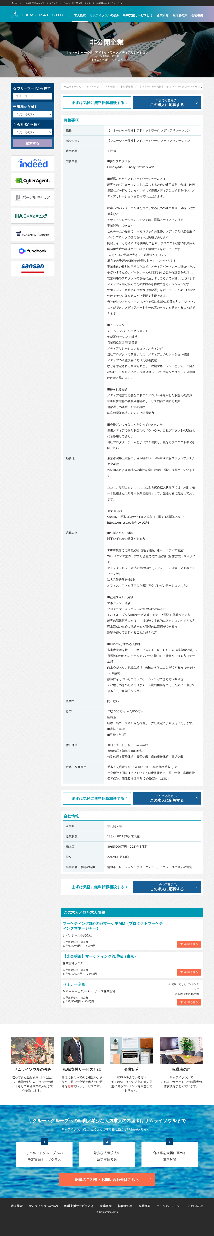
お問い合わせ (195, 1206)
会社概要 (197, 15)
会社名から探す (28, 124)
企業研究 (162, 15)
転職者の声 (180, 15)
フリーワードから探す (33, 88)
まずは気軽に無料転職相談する (98, 102)
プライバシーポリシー (169, 1206)
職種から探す (26, 106)
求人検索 (80, 15)
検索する (32, 143)
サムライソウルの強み (104, 15)
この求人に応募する (167, 102)
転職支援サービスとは (138, 15)
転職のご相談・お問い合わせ (107, 1179)
